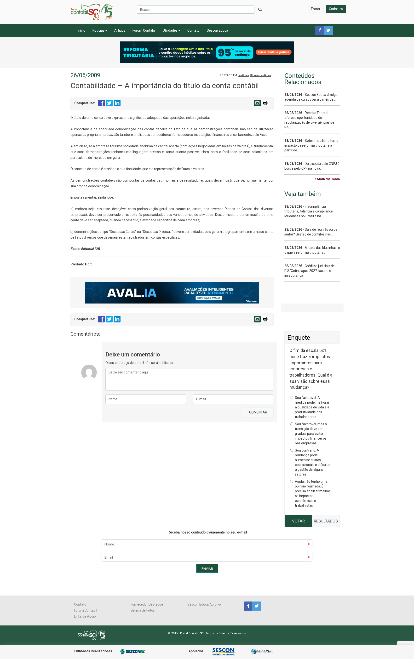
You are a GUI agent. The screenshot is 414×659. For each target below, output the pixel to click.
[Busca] (260, 10)
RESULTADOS (326, 521)
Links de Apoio (85, 616)
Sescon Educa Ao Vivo (204, 604)
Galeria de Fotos (143, 610)
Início (81, 30)
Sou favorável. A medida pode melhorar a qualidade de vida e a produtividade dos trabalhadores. (312, 407)
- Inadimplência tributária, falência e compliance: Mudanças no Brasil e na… (309, 211)
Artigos (119, 30)
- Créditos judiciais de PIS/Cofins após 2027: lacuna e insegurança (309, 270)
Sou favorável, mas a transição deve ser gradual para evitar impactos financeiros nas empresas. (311, 433)
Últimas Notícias (260, 75)
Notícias (98, 30)
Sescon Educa (217, 30)
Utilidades (170, 30)
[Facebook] (248, 606)
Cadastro (336, 9)
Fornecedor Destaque (147, 604)
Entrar (315, 9)
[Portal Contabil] (93, 635)
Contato (193, 30)
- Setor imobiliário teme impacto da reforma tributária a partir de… (311, 145)
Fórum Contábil (143, 30)
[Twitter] (256, 606)
